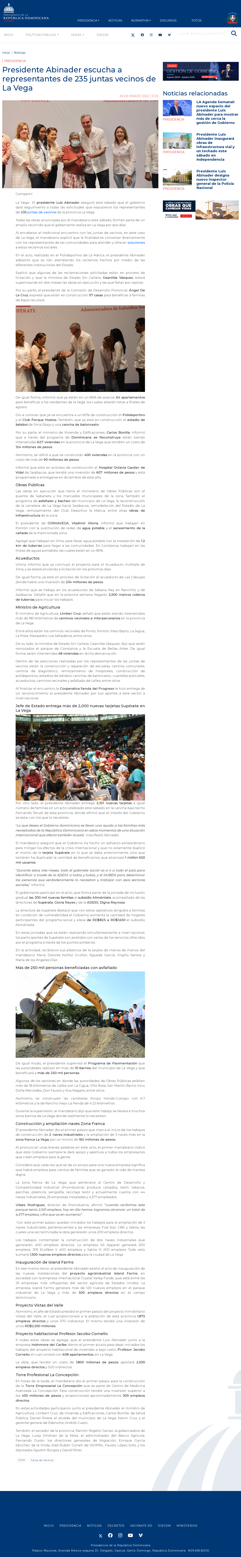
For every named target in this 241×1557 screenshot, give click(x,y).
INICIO (48, 1525)
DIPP (21, 1460)
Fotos (197, 20)
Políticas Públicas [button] (41, 35)
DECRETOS (116, 1525)
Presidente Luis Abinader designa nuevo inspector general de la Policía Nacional (215, 179)
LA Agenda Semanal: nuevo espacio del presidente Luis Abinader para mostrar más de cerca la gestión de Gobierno (217, 112)
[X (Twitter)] (133, 35)
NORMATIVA (140, 20)
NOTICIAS (115, 20)
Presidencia (15, 61)
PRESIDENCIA (87, 20)
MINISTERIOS (187, 1525)
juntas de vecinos (41, 212)
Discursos (168, 20)
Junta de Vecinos (42, 1460)
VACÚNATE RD (141, 1525)
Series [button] (76, 35)
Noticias (19, 53)
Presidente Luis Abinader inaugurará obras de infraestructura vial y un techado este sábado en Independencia (215, 146)
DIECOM (102, 35)
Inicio (8, 35)
